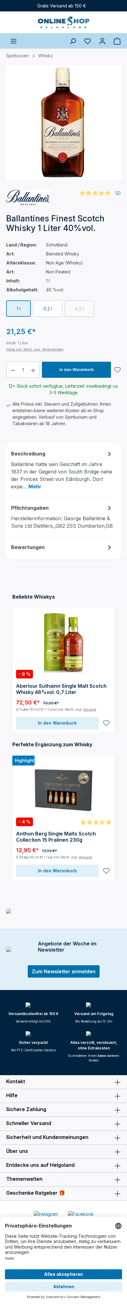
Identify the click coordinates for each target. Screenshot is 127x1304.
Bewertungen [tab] (28, 547)
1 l (18, 308)
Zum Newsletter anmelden (64, 971)
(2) (118, 193)
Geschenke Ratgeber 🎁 (35, 1193)
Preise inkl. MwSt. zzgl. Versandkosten (34, 349)
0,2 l (47, 308)
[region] (63, 125)
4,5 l (84, 309)
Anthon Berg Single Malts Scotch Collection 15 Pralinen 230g (56, 837)
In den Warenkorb (76, 369)
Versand (89, 709)
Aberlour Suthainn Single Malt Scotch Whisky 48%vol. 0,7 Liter (61, 689)
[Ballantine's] (27, 197)
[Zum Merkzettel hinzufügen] (117, 370)
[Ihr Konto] (102, 41)
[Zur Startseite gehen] (63, 22)
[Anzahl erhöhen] (33, 370)
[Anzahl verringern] (12, 370)
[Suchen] (72, 41)
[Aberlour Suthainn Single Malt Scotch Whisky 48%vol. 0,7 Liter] (63, 643)
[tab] (62, 470)
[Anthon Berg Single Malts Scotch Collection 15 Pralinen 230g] (63, 790)
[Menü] (13, 41)
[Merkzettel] (87, 41)
